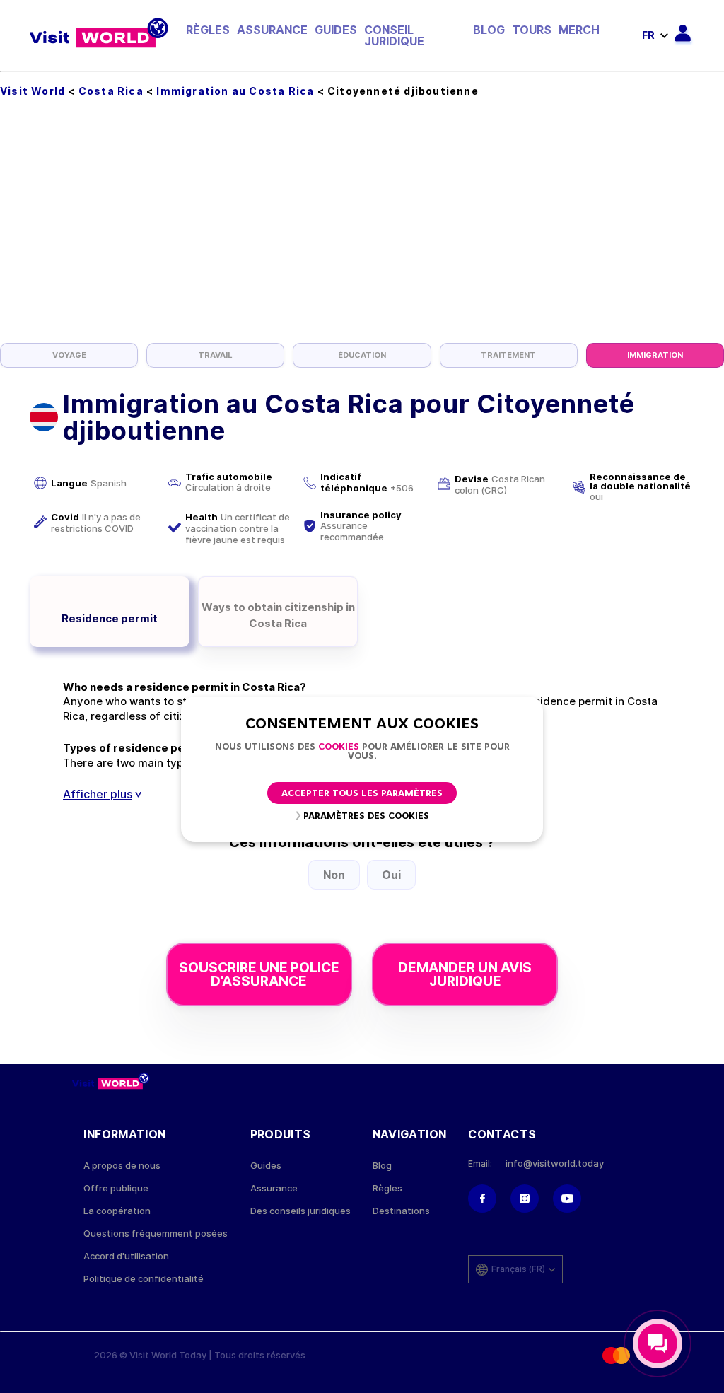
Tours (531, 29)
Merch (579, 29)
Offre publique (115, 1188)
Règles (208, 29)
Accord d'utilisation (126, 1256)
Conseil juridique (394, 35)
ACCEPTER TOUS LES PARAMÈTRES (362, 793)
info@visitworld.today (555, 1163)
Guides (336, 29)
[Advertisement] (362, 237)
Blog (489, 29)
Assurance (272, 29)
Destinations (401, 1211)
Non (334, 875)
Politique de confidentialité (143, 1278)
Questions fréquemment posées (155, 1233)
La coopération (117, 1211)
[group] (69, 355)
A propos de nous (121, 1165)
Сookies (338, 747)
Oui (391, 875)
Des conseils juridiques (300, 1211)
